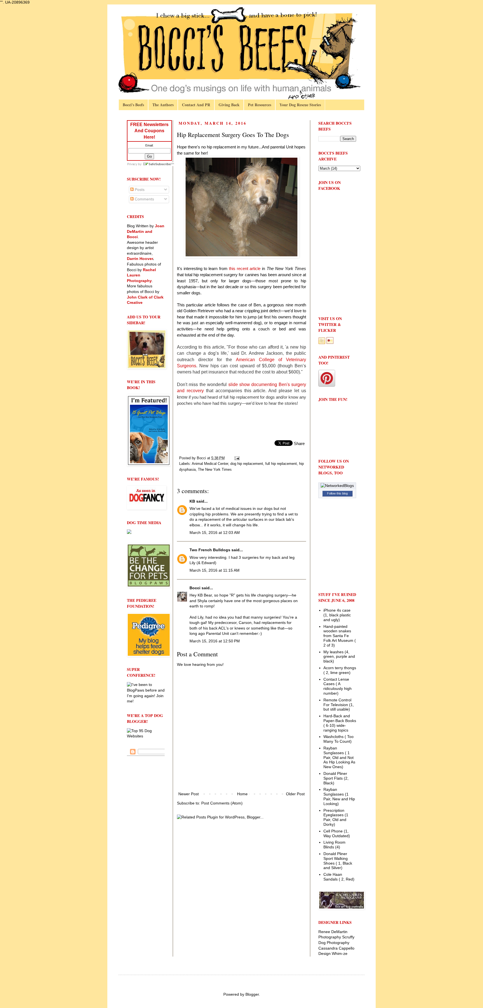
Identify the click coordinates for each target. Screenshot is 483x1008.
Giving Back (229, 105)
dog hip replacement (246, 464)
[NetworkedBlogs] (337, 485)
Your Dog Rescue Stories (300, 105)
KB (192, 501)
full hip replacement (281, 464)
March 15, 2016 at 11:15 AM (215, 570)
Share (299, 443)
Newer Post (188, 794)
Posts (139, 189)
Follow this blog (337, 493)
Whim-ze (339, 953)
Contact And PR (196, 105)
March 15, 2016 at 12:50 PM (215, 641)
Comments (144, 199)
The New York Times (215, 470)
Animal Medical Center (210, 464)
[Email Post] (237, 458)
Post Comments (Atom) (222, 803)
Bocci (195, 588)
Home (242, 794)
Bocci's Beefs (133, 105)
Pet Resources (259, 105)
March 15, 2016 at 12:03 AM (215, 532)
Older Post (295, 794)
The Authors (163, 105)
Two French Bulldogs (210, 550)
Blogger (252, 994)
